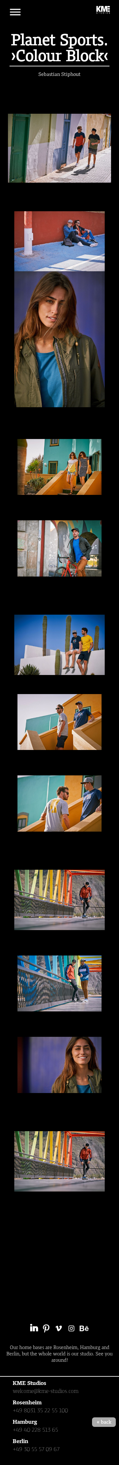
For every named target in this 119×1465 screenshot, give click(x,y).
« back (104, 1422)
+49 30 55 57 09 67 (36, 1449)
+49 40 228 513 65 (35, 1430)
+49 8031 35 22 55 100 (40, 1410)
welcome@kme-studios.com (45, 1391)
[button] (15, 12)
